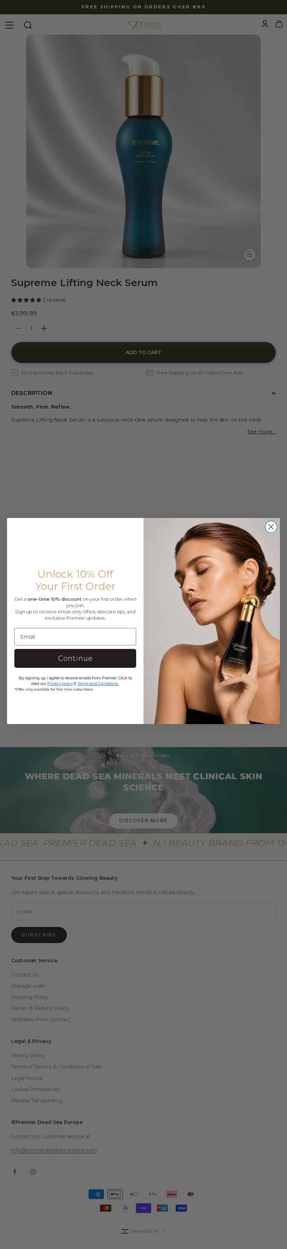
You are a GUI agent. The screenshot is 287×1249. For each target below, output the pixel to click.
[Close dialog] (271, 527)
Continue (75, 658)
